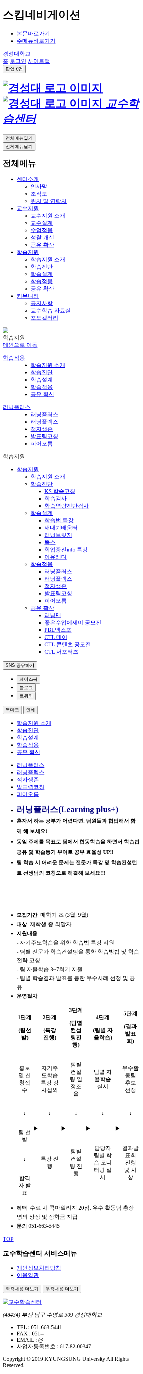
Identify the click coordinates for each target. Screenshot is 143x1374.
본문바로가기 (33, 33)
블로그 (26, 687)
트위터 (26, 695)
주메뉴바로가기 (36, 41)
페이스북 (28, 679)
